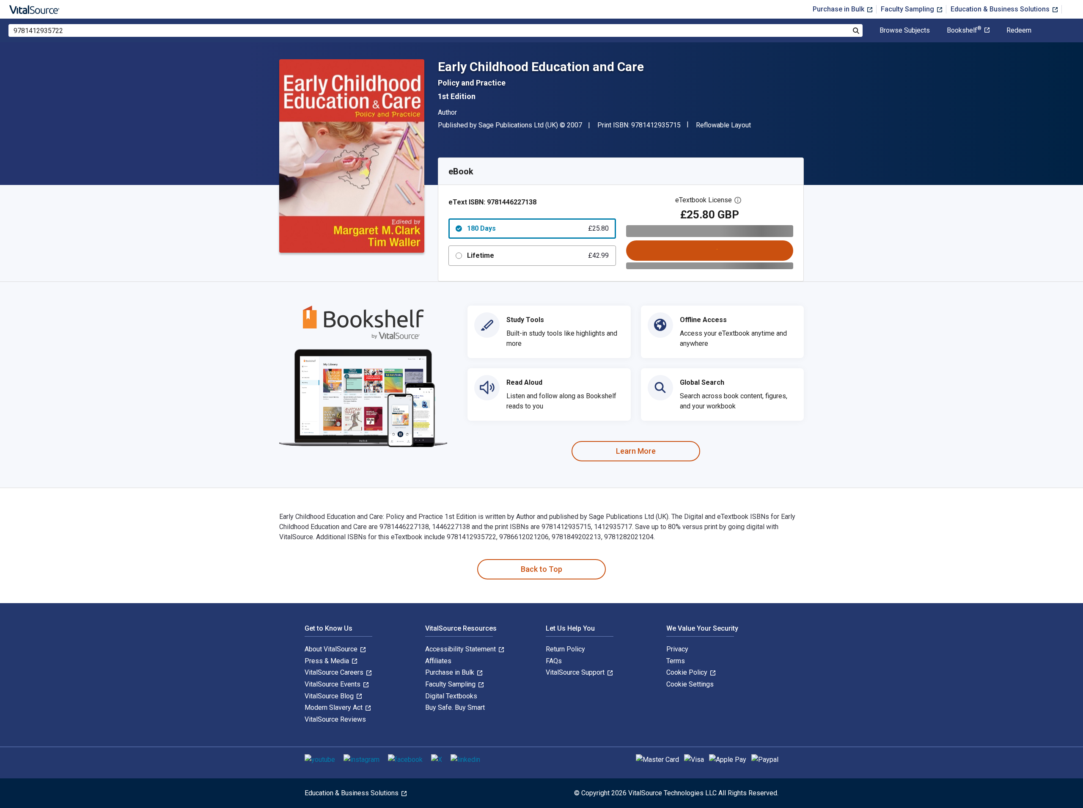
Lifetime (538, 255)
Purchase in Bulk (839, 9)
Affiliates (438, 661)
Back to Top (541, 569)
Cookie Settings (690, 684)
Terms (675, 661)
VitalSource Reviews (335, 719)
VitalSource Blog (330, 696)
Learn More (636, 451)
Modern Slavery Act (334, 707)
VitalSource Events (333, 684)
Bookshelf (964, 30)
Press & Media (328, 661)
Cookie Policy (687, 672)
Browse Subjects (905, 30)
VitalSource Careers (335, 672)
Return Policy (565, 649)
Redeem (1018, 30)
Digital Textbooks (451, 696)
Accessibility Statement (461, 649)
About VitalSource (332, 649)
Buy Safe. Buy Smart (455, 707)
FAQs (554, 661)
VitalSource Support (576, 672)
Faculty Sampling (908, 9)
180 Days (538, 228)
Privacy (677, 649)
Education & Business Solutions (1001, 9)
